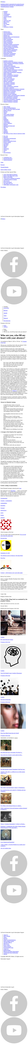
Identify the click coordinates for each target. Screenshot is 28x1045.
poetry (2, 512)
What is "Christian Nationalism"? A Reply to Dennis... (13, 824)
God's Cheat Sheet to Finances (10, 174)
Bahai (4, 116)
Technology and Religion (9, 54)
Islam (4, 128)
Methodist (5, 132)
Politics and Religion (8, 42)
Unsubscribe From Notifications (10, 952)
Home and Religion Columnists (10, 76)
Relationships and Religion (9, 53)
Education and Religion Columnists (11, 67)
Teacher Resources (7, 160)
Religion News (6, 31)
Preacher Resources (7, 158)
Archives (5, 326)
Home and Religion (7, 52)
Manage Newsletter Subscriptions (11, 951)
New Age (5, 136)
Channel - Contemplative (6, 500)
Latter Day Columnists (8, 80)
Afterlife (5, 313)
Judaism (5, 129)
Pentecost (5, 318)
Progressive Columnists (8, 87)
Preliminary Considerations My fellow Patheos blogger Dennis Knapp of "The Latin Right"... (13, 827)
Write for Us (6, 943)
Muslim (19, 5)
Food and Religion (7, 33)
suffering (3, 517)
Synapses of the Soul (5, 642)
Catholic (6, 4)
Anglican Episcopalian (8, 115)
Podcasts (5, 111)
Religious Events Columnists (10, 94)
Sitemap (5, 954)
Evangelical (17, 4)
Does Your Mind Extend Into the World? (10, 733)
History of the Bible (7, 177)
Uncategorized (4, 498)
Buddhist (3, 4)
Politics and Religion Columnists (10, 86)
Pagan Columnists (7, 85)
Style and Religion (7, 40)
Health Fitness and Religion (9, 51)
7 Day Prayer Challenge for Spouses (11, 178)
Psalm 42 (14, 390)
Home (4, 325)
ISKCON (5, 127)
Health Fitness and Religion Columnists (12, 72)
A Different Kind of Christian (10, 179)
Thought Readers (4, 167)
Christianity (6, 120)
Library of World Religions (9, 108)
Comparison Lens (7, 157)
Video (2, 162)
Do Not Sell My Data (8, 947)
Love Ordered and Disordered (7, 842)
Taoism (5, 150)
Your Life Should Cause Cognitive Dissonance (11, 673)
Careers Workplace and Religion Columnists (13, 63)
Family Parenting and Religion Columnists (13, 69)
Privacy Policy (6, 945)
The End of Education (6, 699)
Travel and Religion (7, 56)
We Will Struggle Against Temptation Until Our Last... (13, 769)
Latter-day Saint (14, 5)
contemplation (4, 503)
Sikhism (5, 146)
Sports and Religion (7, 34)
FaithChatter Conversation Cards (10, 184)
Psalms (2, 515)
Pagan (4, 25)
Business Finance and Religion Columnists (13, 62)
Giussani (3, 508)
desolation (3, 505)
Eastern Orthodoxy (7, 123)
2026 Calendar (6, 106)
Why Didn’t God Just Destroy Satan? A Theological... (13, 787)
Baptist (5, 118)
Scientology (6, 143)
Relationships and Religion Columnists (12, 90)
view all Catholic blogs (6, 848)
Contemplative (11, 4)
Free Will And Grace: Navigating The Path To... (11, 752)
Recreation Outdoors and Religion (11, 44)
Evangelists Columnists (8, 68)
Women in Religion (7, 43)
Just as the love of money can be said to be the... (11, 754)
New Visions (6, 24)
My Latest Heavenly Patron (7, 639)
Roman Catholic (7, 142)
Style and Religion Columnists (10, 98)
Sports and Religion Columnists (10, 96)
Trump (4, 315)
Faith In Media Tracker (6, 169)
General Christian (7, 16)
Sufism (5, 147)
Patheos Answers (7, 110)
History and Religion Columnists (10, 75)
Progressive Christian (9, 6)
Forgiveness (6, 308)
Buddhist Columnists (8, 60)
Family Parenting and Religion (10, 49)
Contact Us (6, 949)
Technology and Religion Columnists (11, 99)
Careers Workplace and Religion (10, 47)
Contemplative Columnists (9, 66)
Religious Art (6, 35)
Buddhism (5, 119)
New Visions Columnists (9, 82)
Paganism (5, 137)
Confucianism (6, 122)
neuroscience (3, 510)
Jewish (9, 5)
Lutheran (5, 131)
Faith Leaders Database (8, 114)
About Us (5, 934)
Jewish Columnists (7, 77)
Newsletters (3, 187)
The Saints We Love (8, 183)
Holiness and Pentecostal (9, 125)
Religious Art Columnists (9, 92)
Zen (4, 151)
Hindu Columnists (7, 73)
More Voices (6, 21)
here (20, 488)
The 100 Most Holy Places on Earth (11, 109)
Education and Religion (8, 48)
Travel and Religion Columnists (10, 100)
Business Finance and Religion (10, 45)
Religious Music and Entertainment (11, 36)
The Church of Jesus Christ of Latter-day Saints (14, 133)
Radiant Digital (6, 950)
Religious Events (7, 38)
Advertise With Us (7, 942)
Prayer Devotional (7, 182)
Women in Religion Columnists (10, 101)
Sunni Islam (6, 148)
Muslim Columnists (7, 81)
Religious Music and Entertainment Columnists (14, 95)
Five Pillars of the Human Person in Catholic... (11, 805)
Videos (5, 113)
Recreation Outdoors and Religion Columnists (13, 89)
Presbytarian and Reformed (9, 138)
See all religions (7, 152)
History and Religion (8, 39)
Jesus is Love (6, 180)
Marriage (5, 310)
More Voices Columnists (9, 78)
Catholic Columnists (8, 64)
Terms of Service (7, 946)
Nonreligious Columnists (9, 84)
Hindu (6, 5)
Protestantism (6, 139)
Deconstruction (6, 320)
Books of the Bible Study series (10, 175)
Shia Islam (5, 144)
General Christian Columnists (10, 71)
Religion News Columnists (9, 91)
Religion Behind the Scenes (9, 141)
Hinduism (5, 124)
